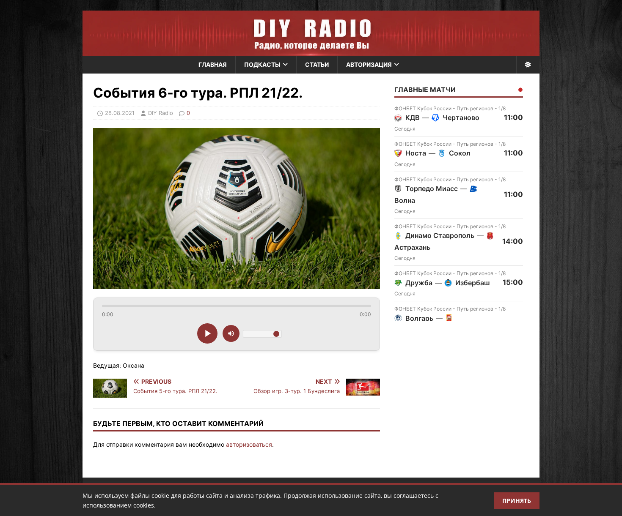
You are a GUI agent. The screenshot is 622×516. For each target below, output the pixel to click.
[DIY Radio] (311, 33)
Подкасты (262, 64)
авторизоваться (249, 444)
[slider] (236, 306)
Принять (516, 501)
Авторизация (369, 64)
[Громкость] (231, 333)
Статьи (317, 64)
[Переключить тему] (527, 65)
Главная (212, 64)
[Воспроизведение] (207, 333)
